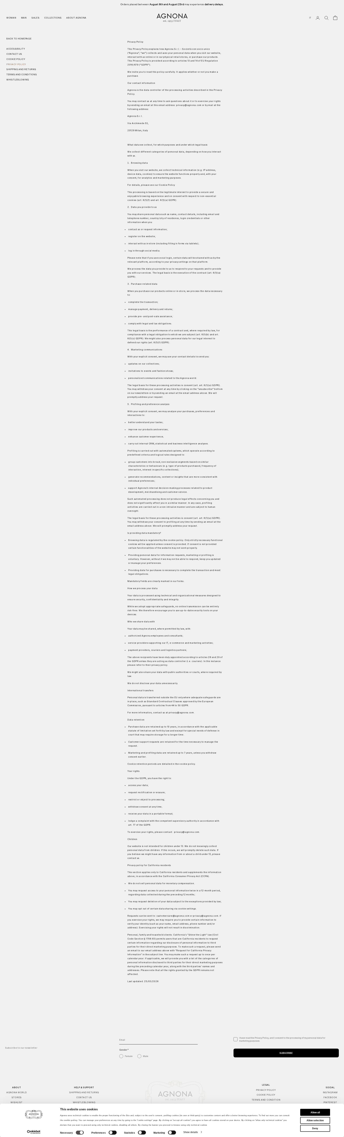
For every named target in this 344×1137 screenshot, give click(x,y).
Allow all (315, 1112)
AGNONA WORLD (16, 1092)
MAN (24, 18)
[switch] (113, 1133)
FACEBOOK (330, 1097)
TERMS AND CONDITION (266, 1100)
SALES (35, 18)
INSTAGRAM (330, 1092)
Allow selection (315, 1120)
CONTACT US (84, 1097)
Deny (315, 1128)
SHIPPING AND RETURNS (84, 1092)
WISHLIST (16, 1102)
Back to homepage (19, 38)
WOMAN (11, 18)
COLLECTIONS (53, 18)
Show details (190, 1132)
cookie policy (70, 1120)
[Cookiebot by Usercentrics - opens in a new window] (33, 1132)
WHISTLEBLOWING (84, 1102)
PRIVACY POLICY (266, 1090)
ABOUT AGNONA (76, 18)
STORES (17, 1097)
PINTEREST (330, 1102)
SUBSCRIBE (286, 1053)
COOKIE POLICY (266, 1095)
